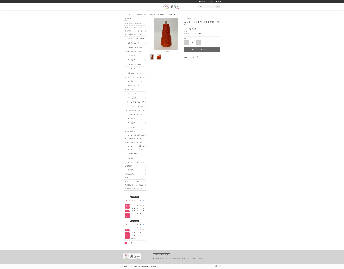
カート (219, 1)
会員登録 (202, 1)
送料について (186, 258)
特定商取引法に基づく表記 (160, 258)
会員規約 (194, 258)
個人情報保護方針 (175, 258)
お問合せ (201, 258)
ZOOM (167, 51)
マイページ (211, 1)
